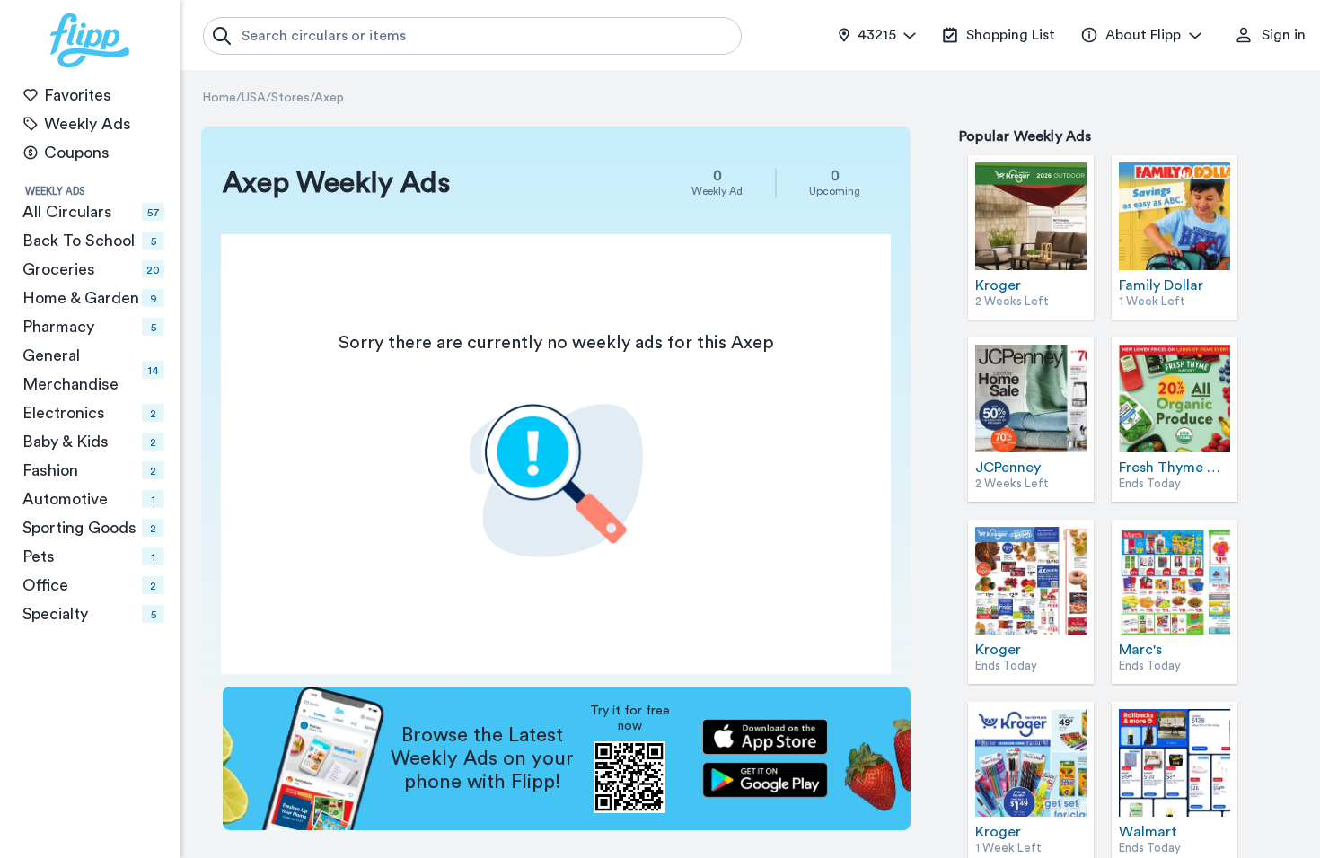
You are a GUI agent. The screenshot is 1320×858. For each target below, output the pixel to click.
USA (254, 98)
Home (219, 98)
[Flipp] (89, 40)
